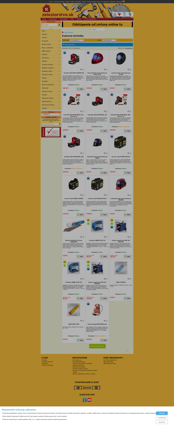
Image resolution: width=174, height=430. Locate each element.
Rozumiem (162, 413)
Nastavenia (162, 422)
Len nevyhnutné (162, 417)
